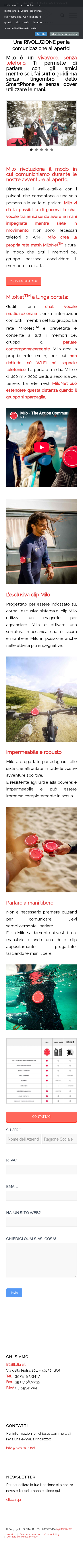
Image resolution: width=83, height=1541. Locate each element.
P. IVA (11, 1160)
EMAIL (12, 1186)
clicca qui (13, 1500)
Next (69, 122)
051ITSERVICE (64, 1529)
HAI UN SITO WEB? (23, 1212)
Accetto (41, 34)
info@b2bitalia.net (20, 1448)
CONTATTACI (41, 1116)
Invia (14, 1293)
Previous (13, 122)
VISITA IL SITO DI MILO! (24, 280)
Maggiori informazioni (64, 34)
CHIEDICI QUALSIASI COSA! (31, 1239)
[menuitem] (10, 1535)
